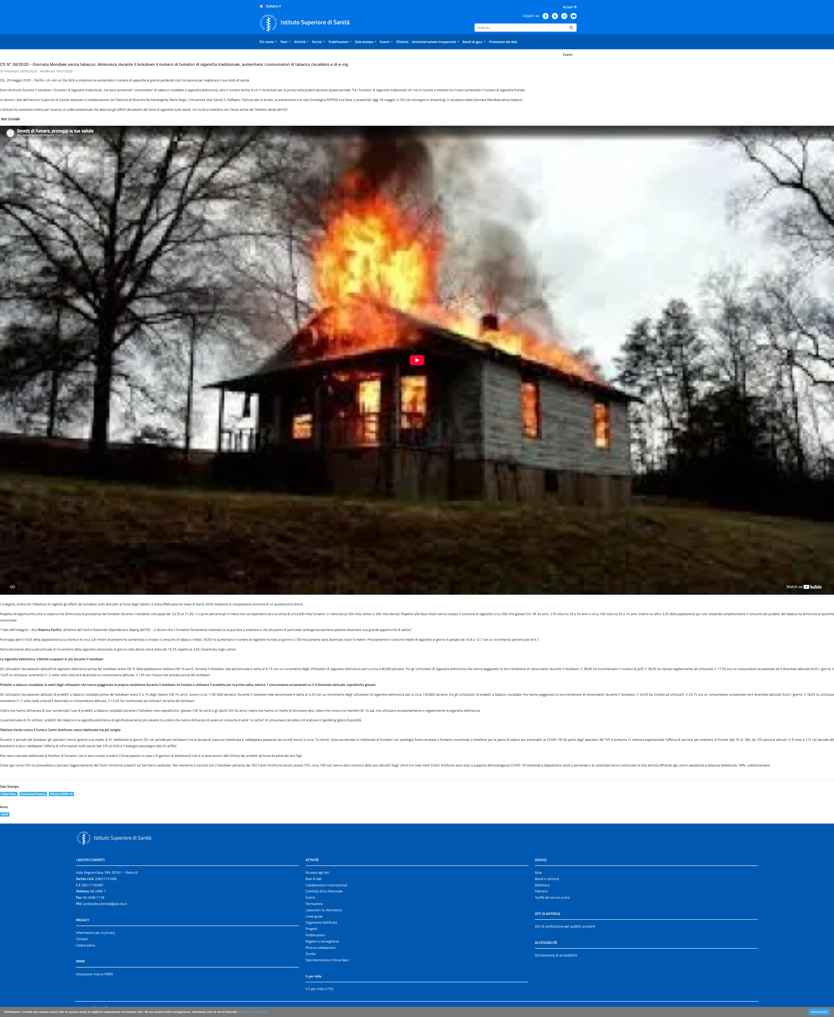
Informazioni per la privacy (95, 932)
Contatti (82, 938)
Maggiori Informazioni (253, 1012)
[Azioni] (261, 6)
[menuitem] (268, 41)
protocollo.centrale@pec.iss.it (105, 903)
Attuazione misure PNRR (94, 974)
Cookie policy (85, 945)
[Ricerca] (571, 27)
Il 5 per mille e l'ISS (320, 988)
